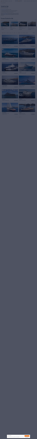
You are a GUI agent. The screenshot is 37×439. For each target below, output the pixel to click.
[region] (18, 436)
